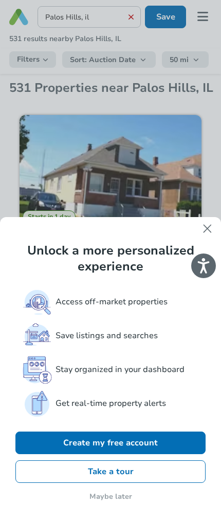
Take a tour (111, 471)
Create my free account (110, 443)
